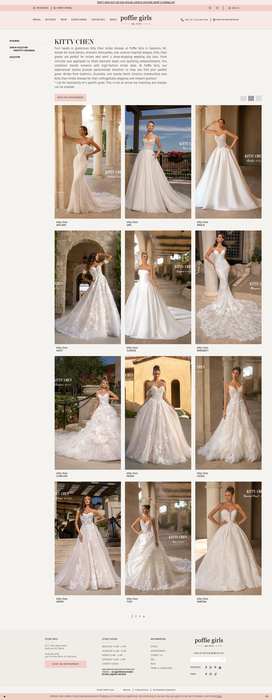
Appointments (158, 651)
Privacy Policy (141, 690)
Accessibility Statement (164, 690)
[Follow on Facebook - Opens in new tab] (206, 674)
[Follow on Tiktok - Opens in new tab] (215, 674)
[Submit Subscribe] (222, 660)
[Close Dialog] (4, 696)
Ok (267, 696)
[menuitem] (40, 8)
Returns (126, 690)
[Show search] (210, 8)
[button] (234, 8)
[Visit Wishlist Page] (217, 8)
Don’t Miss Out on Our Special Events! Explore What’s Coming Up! (136, 2)
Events (154, 647)
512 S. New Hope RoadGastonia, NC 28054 (56, 647)
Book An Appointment (70, 97)
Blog (153, 664)
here (219, 696)
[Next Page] (144, 616)
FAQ (152, 660)
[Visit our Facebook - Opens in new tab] (206, 667)
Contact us (157, 655)
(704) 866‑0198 (52, 654)
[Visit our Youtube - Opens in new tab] (220, 667)
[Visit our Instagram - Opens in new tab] (210, 667)
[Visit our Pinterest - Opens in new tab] (215, 667)
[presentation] (88, 162)
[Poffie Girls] (135, 20)
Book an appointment (66, 664)
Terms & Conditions (161, 668)
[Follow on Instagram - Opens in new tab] (210, 674)
